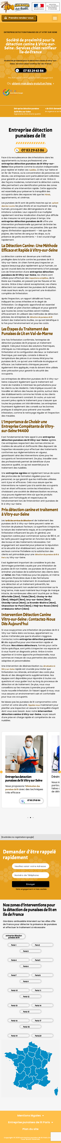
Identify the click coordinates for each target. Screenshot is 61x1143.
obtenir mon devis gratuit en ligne (32, 83)
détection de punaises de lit (41, 317)
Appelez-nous (34, 705)
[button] (55, 18)
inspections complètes (38, 278)
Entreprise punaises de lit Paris (29, 1122)
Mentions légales (29, 1115)
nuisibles (32, 170)
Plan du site (30, 1129)
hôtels (47, 194)
